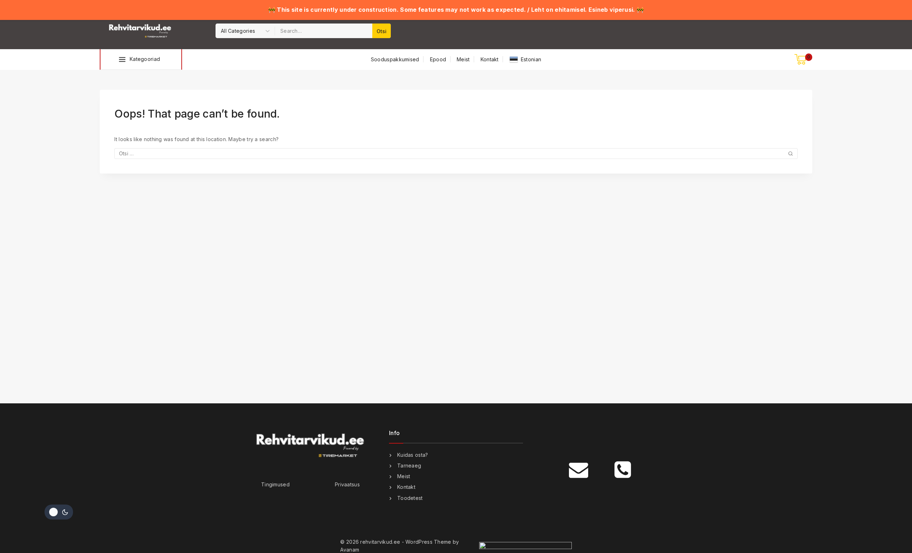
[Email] (578, 469)
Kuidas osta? (412, 455)
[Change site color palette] (59, 512)
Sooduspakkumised (395, 59)
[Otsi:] (455, 153)
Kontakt (490, 59)
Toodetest (410, 498)
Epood (438, 59)
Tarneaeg (409, 465)
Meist (463, 59)
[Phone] (622, 469)
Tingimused (275, 484)
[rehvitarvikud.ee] (140, 31)
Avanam (349, 550)
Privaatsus (347, 484)
